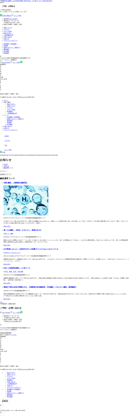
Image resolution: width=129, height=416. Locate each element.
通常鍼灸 (6, 49)
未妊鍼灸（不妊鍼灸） (11, 44)
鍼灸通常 (10, 395)
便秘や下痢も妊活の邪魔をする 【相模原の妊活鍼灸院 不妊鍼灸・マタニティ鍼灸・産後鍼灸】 (40, 287)
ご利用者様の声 (8, 35)
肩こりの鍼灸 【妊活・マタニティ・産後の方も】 (23, 230)
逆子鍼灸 (6, 51)
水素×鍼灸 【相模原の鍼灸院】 (16, 183)
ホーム (6, 100)
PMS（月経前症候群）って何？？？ (17, 268)
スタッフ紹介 (8, 31)
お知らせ (6, 38)
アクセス (6, 29)
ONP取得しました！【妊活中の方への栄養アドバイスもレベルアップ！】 (31, 249)
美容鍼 (6, 45)
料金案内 (6, 53)
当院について (8, 27)
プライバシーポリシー (11, 40)
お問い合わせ (8, 37)
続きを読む (7, 226)
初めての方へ (8, 33)
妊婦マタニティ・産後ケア (12, 47)
